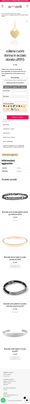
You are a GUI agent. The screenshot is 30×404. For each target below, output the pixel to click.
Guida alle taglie (9, 137)
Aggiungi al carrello (18, 117)
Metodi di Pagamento (7, 383)
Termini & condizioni (7, 374)
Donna (19, 168)
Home (3, 13)
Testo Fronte (6, 91)
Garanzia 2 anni (8, 129)
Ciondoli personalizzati (15, 120)
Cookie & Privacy (6, 376)
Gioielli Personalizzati (11, 13)
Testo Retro (6, 96)
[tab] (10, 154)
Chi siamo (5, 389)
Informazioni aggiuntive (10, 154)
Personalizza (15, 266)
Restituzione (5, 384)
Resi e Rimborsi (8, 141)
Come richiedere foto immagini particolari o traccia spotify (13, 146)
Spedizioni (6, 133)
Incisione (6, 124)
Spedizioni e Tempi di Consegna (9, 381)
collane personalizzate (24, 120)
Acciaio (19, 171)
